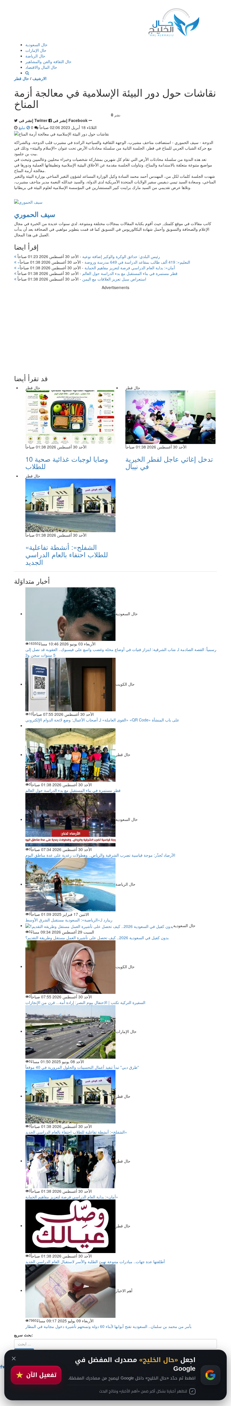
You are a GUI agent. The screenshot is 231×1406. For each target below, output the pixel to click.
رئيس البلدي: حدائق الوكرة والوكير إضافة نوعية (88, 256)
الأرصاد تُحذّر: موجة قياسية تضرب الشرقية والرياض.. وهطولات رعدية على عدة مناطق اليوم (100, 855)
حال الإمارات (35, 50)
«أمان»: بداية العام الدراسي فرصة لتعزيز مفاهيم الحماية (95, 267)
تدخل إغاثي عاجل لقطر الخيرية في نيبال (169, 462)
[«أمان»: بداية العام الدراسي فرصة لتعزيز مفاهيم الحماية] (70, 1160)
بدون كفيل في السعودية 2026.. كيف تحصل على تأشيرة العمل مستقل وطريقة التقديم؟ (97, 937)
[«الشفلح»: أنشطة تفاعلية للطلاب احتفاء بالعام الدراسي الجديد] (70, 1096)
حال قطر (21, 78)
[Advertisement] (115, 329)
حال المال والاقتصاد (41, 67)
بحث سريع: (23, 1335)
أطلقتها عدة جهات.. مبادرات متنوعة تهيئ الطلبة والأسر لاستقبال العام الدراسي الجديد (95, 1261)
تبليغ (22, 127)
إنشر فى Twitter (33, 120)
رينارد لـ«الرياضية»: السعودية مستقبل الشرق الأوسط (68, 920)
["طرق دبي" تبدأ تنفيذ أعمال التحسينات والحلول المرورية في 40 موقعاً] (70, 1031)
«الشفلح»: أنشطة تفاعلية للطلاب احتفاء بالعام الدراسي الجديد (66, 554)
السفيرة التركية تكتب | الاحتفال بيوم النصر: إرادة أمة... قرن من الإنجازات (85, 1002)
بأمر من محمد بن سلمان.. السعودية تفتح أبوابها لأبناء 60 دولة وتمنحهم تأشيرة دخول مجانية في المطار (108, 1326)
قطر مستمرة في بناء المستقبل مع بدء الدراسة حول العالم (96, 273)
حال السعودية (36, 44)
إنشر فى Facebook (70, 120)
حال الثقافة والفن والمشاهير (48, 61)
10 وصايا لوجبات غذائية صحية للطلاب (66, 462)
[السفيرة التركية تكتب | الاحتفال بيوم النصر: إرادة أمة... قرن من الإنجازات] (70, 966)
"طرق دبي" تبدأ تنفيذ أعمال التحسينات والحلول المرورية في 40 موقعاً (82, 1067)
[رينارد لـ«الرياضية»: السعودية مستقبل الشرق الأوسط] (70, 884)
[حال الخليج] (174, 21)
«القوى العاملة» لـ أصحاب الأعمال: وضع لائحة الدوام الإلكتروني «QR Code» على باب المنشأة (102, 720)
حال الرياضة (35, 56)
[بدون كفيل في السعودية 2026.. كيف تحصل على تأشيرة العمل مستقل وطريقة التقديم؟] (99, 925)
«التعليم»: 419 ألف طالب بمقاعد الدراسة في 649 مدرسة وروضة (103, 262)
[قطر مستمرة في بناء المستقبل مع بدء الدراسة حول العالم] (70, 754)
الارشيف (39, 78)
